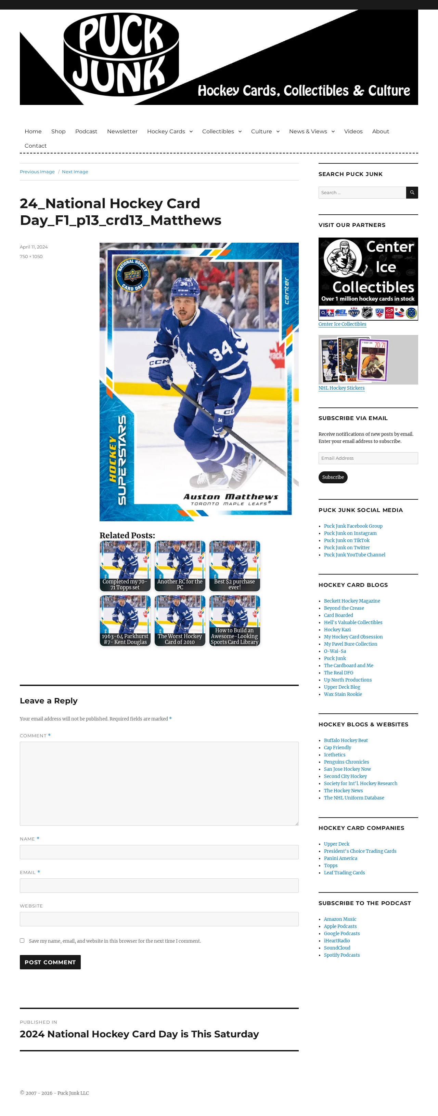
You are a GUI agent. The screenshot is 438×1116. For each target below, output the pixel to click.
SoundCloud (337, 948)
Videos (353, 131)
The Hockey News (343, 791)
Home (33, 131)
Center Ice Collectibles (342, 324)
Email (30, 872)
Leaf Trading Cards (344, 873)
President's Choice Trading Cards (360, 851)
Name (30, 839)
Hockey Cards (166, 131)
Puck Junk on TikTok (347, 540)
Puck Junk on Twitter (347, 548)
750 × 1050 (31, 256)
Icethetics (335, 755)
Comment (35, 736)
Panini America (340, 858)
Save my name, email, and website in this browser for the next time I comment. (115, 941)
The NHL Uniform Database (354, 798)
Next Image (75, 171)
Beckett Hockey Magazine (352, 601)
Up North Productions (348, 680)
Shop (58, 131)
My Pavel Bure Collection (350, 644)
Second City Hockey (345, 776)
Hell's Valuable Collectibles (353, 623)
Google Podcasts (342, 934)
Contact (36, 146)
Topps (331, 866)
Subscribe (333, 477)
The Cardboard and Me (348, 666)
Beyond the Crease (344, 608)
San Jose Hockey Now (347, 769)
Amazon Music (340, 919)
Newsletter (122, 131)
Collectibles (218, 131)
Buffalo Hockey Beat (346, 740)
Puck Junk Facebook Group (353, 526)
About (380, 131)
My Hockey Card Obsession (353, 637)
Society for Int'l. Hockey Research (361, 783)
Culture (261, 131)
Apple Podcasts (340, 926)
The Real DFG (338, 673)
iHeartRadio (337, 941)
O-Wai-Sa (335, 651)
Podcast (86, 131)
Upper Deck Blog (342, 687)
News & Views (308, 131)
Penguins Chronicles (346, 762)
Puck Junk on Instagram (350, 533)
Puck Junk (335, 658)
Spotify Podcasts (342, 955)
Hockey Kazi (337, 630)
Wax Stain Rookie (343, 694)
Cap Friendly (337, 748)
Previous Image (37, 171)
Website (31, 906)
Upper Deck (336, 844)
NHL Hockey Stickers (342, 388)
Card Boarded (338, 615)
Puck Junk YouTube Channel (354, 555)
